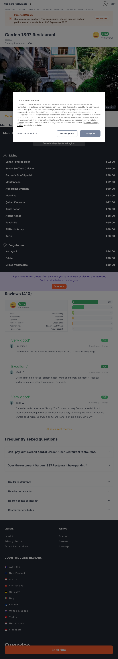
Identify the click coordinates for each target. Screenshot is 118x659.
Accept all (90, 133)
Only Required (67, 133)
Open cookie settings (27, 133)
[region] (59, 117)
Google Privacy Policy (33, 125)
